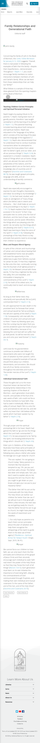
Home (2, 12)
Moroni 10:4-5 (15, 568)
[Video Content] (20, 100)
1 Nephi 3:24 (28, 153)
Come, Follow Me (8, 592)
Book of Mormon (22, 592)
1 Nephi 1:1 (8, 124)
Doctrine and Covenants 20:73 (16, 588)
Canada (3, 9)
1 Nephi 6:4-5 (28, 227)
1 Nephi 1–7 (18, 71)
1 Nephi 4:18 (17, 233)
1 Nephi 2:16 (15, 416)
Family (6, 596)
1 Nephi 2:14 (25, 302)
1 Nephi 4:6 (28, 441)
